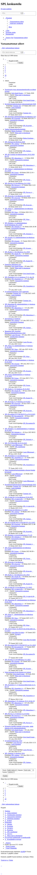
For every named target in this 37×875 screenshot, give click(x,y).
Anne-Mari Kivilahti (17, 632)
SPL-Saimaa (15, 144)
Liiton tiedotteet (16, 107)
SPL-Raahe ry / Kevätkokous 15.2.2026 (17, 252)
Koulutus (18, 475)
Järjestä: (20, 770)
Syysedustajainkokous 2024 (13, 741)
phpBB (23, 851)
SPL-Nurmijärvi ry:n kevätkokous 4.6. (17, 456)
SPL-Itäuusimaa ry (17, 158)
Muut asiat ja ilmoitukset (22, 95)
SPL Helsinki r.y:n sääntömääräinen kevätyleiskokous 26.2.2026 (16, 224)
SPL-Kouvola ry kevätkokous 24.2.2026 (17, 196)
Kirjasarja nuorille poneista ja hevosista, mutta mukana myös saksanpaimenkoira (19, 727)
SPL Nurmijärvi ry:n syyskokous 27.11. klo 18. (19, 277)
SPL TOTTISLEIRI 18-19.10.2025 (16, 443)
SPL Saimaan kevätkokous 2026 (15, 142)
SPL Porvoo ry (16, 185)
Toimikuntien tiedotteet (17, 337)
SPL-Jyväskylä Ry (17, 499)
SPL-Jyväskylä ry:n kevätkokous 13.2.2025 (18, 587)
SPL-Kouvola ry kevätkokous (14, 562)
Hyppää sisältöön (6, 9)
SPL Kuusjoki (15, 118)
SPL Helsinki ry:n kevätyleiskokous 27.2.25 (18, 535)
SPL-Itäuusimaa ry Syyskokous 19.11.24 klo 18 (20, 701)
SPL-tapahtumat (20, 447)
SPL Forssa (14, 172)
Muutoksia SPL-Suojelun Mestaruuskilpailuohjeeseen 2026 (15, 332)
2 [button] (5, 66)
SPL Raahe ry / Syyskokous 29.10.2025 (17, 389)
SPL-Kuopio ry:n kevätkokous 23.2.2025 (18, 659)
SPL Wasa (14, 212)
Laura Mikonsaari (16, 445)
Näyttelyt (18, 634)
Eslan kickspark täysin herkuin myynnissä (18, 672)
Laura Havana (15, 335)
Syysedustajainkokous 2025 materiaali (17, 291)
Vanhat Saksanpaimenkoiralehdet (15, 129)
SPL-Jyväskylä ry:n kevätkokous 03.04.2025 (19, 497)
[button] (5, 59)
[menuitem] (16, 21)
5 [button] (5, 72)
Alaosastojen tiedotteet (17, 120)
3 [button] (5, 68)
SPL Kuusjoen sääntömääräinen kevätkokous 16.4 (20, 116)
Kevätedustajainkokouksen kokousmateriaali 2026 (20, 104)
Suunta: (4, 772)
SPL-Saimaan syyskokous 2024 (15, 753)
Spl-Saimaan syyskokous (12, 318)
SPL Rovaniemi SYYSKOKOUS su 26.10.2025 (20, 414)
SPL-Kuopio (15, 241)
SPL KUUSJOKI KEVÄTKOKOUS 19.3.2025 (20, 522)
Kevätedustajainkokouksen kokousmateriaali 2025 (20, 484)
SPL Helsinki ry (16, 226)
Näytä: (4, 770)
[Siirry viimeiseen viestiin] (35, 100)
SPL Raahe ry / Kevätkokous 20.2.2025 (17, 575)
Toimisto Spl (17, 106)
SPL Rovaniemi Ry (17, 416)
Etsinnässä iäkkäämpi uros (13, 264)
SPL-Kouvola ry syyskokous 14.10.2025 (17, 401)
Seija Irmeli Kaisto (17, 93)
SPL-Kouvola (15, 198)
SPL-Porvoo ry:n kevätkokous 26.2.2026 (17, 183)
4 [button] (5, 70)
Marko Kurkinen (16, 131)
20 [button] (5, 75)
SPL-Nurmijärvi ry (17, 279)
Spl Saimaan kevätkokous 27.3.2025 (16, 510)
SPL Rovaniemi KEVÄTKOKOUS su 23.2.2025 (20, 645)
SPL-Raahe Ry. (16, 254)
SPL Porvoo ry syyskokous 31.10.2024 (17, 714)
